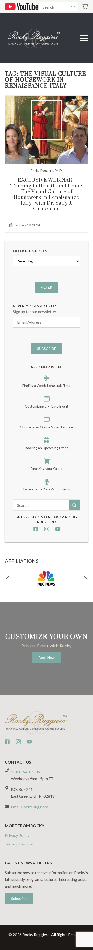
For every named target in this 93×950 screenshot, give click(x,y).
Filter (46, 287)
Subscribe (46, 348)
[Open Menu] (84, 38)
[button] (7, 578)
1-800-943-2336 (25, 771)
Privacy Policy (17, 835)
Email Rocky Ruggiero (29, 806)
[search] (73, 6)
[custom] (35, 529)
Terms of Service (19, 844)
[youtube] (57, 529)
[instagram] (46, 529)
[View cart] (85, 6)
